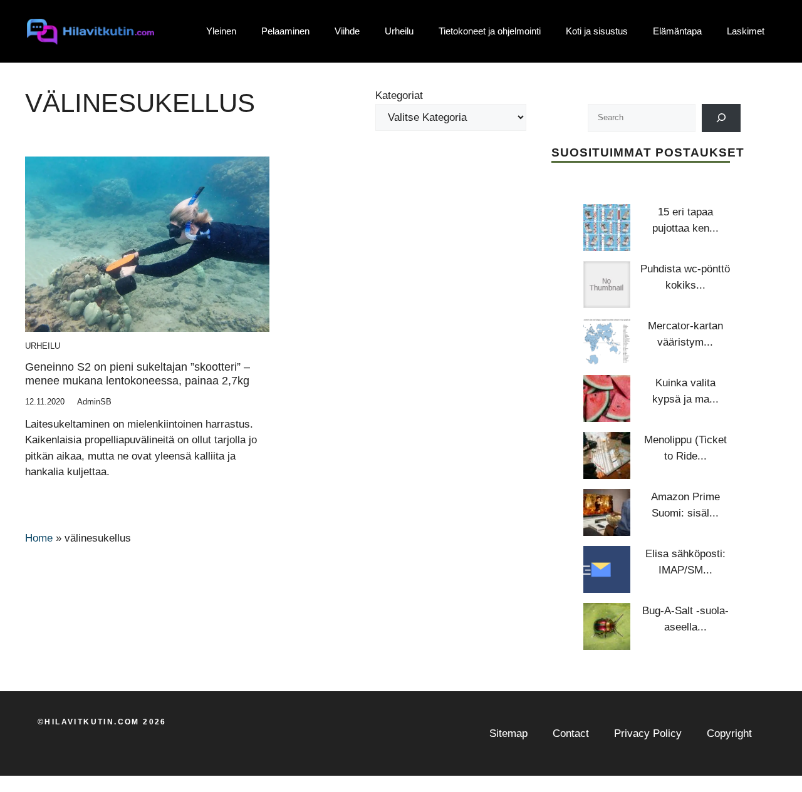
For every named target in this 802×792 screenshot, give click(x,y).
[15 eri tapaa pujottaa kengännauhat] (606, 227)
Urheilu (399, 31)
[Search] (721, 118)
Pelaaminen (285, 31)
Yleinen (221, 31)
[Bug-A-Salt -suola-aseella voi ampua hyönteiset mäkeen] (606, 626)
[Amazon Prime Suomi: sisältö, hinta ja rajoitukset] (606, 512)
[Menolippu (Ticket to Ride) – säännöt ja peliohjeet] (606, 455)
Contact (571, 733)
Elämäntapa (677, 31)
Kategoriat (399, 95)
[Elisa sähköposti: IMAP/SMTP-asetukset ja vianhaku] (606, 569)
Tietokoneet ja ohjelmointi (490, 31)
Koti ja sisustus (597, 31)
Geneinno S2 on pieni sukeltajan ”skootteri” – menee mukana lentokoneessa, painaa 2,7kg (137, 374)
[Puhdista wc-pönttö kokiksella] (606, 284)
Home (39, 538)
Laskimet (745, 31)
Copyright (729, 733)
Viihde (347, 31)
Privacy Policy (648, 733)
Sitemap (508, 733)
